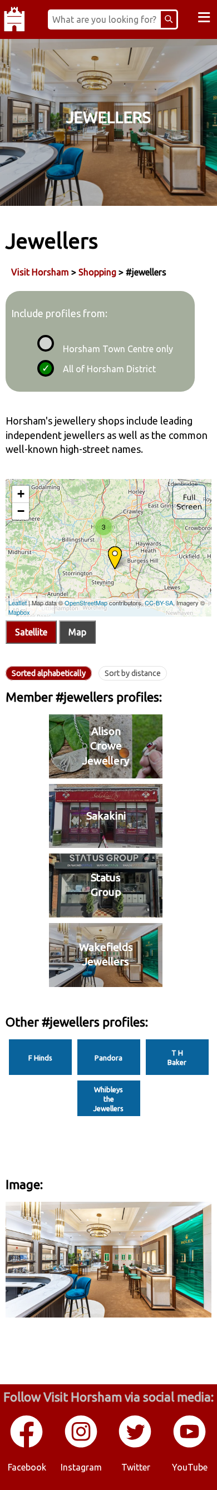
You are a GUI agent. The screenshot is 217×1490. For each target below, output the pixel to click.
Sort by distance (133, 673)
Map (77, 632)
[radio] (44, 342)
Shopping (97, 272)
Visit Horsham (40, 272)
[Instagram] (82, 1445)
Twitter (135, 1467)
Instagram (81, 1467)
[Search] (168, 19)
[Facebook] (27, 1445)
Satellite (31, 632)
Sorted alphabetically (49, 673)
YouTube (190, 1467)
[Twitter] (135, 1445)
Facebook (27, 1467)
